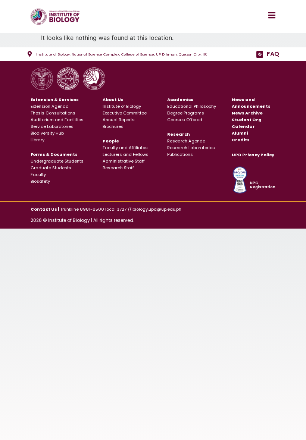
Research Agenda (186, 141)
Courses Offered (184, 120)
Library (37, 140)
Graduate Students (51, 168)
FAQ (273, 54)
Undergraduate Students (57, 161)
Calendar (243, 126)
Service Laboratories (52, 126)
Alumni (240, 133)
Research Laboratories (191, 148)
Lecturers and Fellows (126, 154)
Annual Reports (119, 120)
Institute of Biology (122, 106)
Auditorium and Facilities (57, 120)
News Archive (247, 113)
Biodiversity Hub (47, 133)
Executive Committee (125, 113)
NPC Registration (262, 185)
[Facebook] (259, 54)
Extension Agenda (50, 106)
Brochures (113, 126)
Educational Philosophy (191, 106)
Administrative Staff (124, 161)
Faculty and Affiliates (125, 148)
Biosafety (40, 181)
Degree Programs (185, 113)
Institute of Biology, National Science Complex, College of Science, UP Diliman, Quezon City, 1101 (122, 54)
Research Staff (118, 168)
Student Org (247, 120)
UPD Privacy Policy (253, 155)
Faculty (38, 174)
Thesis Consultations (53, 113)
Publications (180, 154)
